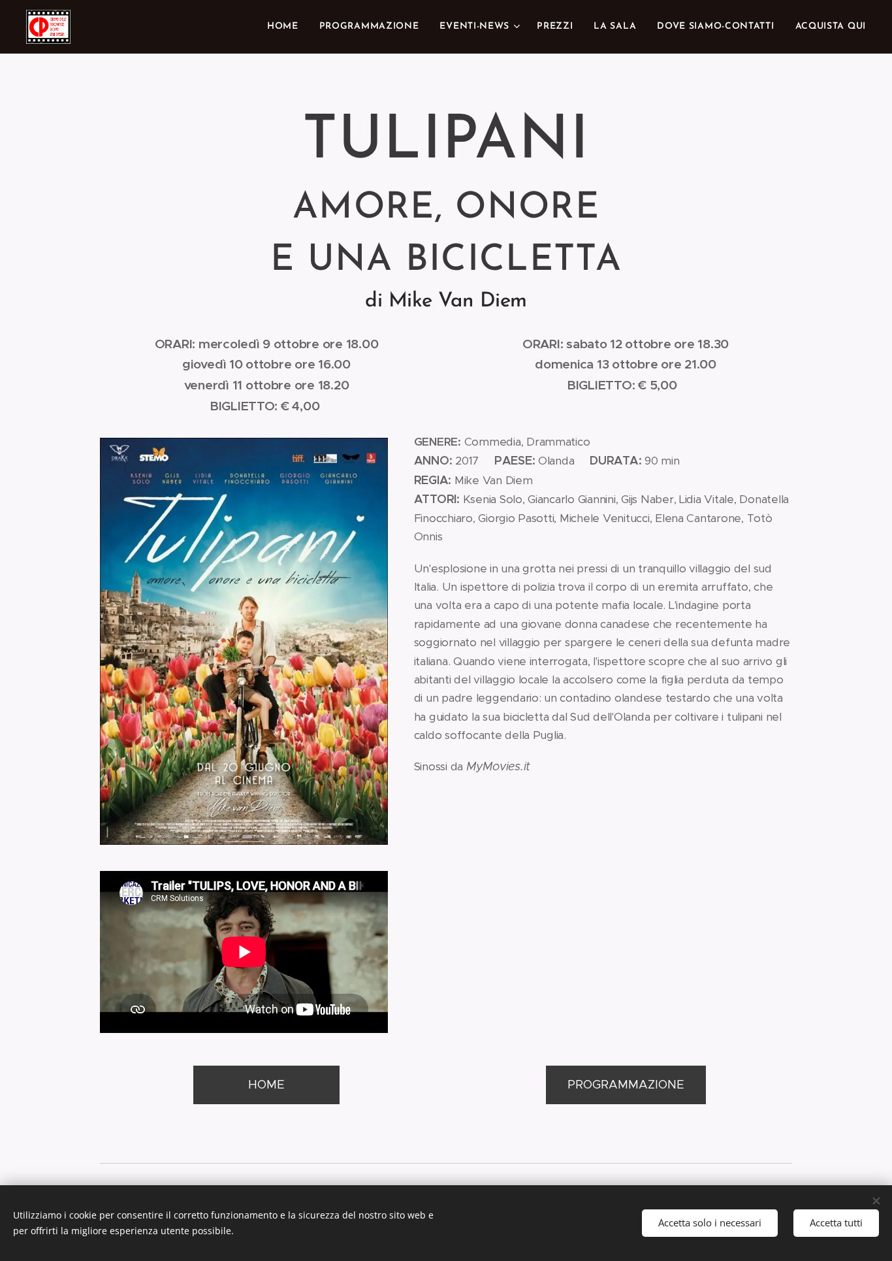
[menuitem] (286, 26)
